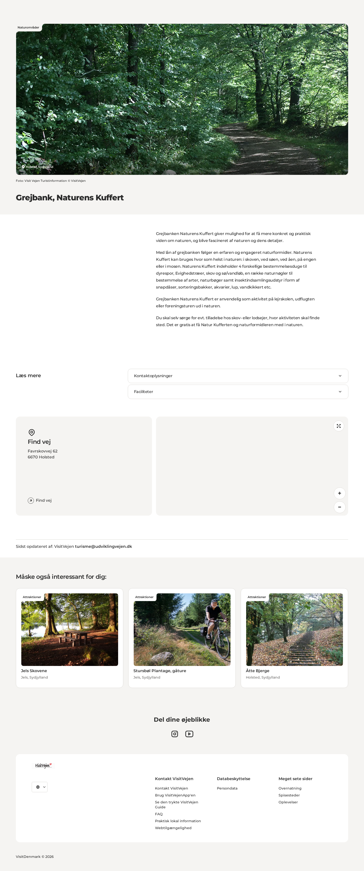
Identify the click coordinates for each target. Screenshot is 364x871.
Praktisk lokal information (178, 821)
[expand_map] (338, 426)
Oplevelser (288, 802)
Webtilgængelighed (173, 828)
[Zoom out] (340, 507)
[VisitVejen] (43, 766)
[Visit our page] (174, 734)
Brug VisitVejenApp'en (175, 795)
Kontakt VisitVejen (171, 788)
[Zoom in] (340, 493)
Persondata (227, 788)
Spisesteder (289, 795)
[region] (252, 466)
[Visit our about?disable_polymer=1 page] (189, 734)
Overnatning (290, 788)
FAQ (159, 814)
